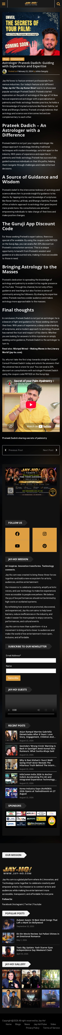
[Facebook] (17, 534)
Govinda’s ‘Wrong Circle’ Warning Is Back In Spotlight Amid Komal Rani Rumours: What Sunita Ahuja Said (38, 748)
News (27, 1024)
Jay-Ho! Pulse (40, 1024)
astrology (25, 147)
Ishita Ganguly (42, 71)
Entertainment (17, 59)
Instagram (18, 904)
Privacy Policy (32, 1028)
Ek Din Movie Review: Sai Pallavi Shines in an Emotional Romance (38, 935)
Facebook (7, 904)
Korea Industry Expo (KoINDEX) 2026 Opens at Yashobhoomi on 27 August (37, 791)
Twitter (28, 904)
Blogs (5, 59)
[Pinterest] (45, 546)
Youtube (37, 904)
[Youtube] (17, 546)
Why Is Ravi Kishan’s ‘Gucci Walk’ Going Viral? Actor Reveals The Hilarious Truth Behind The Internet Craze (38, 764)
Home (9, 1024)
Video (53, 1024)
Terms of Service (51, 1028)
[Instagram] (45, 534)
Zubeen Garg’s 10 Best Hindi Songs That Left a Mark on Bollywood (37, 921)
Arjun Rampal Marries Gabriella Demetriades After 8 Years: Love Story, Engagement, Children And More (37, 735)
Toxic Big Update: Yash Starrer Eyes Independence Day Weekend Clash (35, 949)
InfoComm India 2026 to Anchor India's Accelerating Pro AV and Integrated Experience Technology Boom (37, 778)
